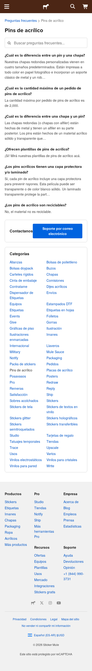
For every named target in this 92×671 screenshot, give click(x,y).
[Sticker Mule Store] (33, 603)
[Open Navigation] (6, 6)
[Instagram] (50, 603)
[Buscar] (72, 6)
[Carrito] (85, 6)
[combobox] (46, 43)
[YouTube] (59, 603)
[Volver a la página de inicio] (46, 6)
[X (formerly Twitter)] (42, 603)
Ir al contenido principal (3, 3)
